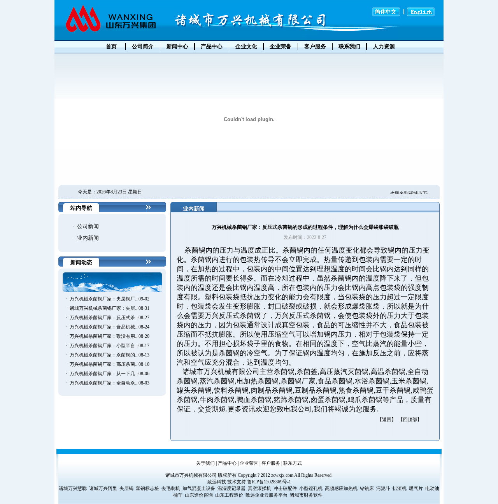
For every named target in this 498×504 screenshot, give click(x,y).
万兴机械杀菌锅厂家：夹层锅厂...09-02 (109, 299)
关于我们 (205, 463)
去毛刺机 (170, 488)
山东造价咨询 (199, 495)
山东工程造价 (229, 495)
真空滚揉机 (259, 488)
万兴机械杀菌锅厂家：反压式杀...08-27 (109, 317)
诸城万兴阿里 (103, 488)
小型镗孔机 (311, 488)
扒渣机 (400, 488)
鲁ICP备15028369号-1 (269, 482)
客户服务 (270, 463)
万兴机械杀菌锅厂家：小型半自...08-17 (109, 345)
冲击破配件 (285, 488)
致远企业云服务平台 (266, 495)
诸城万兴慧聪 (73, 488)
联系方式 (292, 463)
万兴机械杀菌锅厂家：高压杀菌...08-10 (109, 364)
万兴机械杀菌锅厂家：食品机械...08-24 (109, 327)
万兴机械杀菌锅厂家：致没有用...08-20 (109, 336)
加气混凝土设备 (198, 488)
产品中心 (227, 463)
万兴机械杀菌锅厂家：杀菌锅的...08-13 (109, 355)
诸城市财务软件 (306, 495)
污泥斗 (383, 488)
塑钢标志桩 (147, 488)
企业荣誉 (249, 463)
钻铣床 (367, 488)
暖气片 (416, 488)
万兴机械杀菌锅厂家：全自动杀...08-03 (109, 383)
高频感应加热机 (341, 488)
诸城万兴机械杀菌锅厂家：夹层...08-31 (109, 308)
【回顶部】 (410, 419)
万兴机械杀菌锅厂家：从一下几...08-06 (109, 373)
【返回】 (386, 419)
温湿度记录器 (231, 488)
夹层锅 (126, 488)
